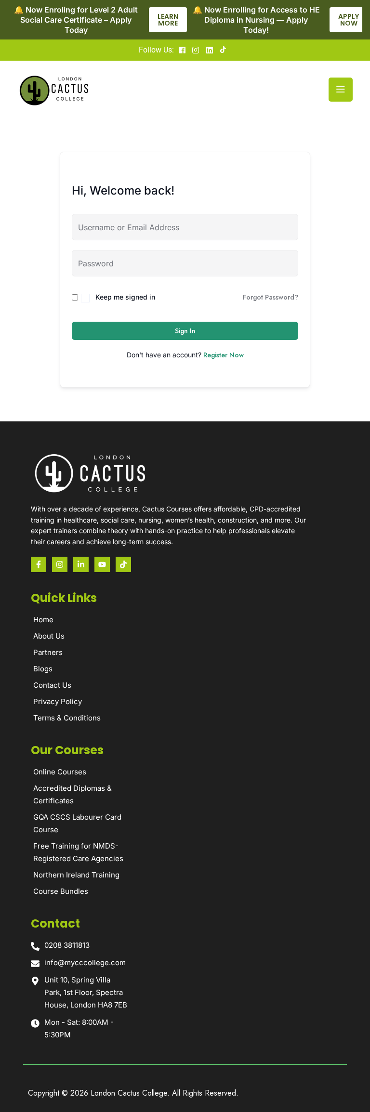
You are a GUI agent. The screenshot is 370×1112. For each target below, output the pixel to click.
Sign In (185, 331)
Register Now (223, 355)
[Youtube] (102, 564)
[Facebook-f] (38, 564)
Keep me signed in (125, 297)
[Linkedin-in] (81, 564)
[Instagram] (59, 564)
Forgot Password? (270, 297)
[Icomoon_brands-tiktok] (123, 564)
